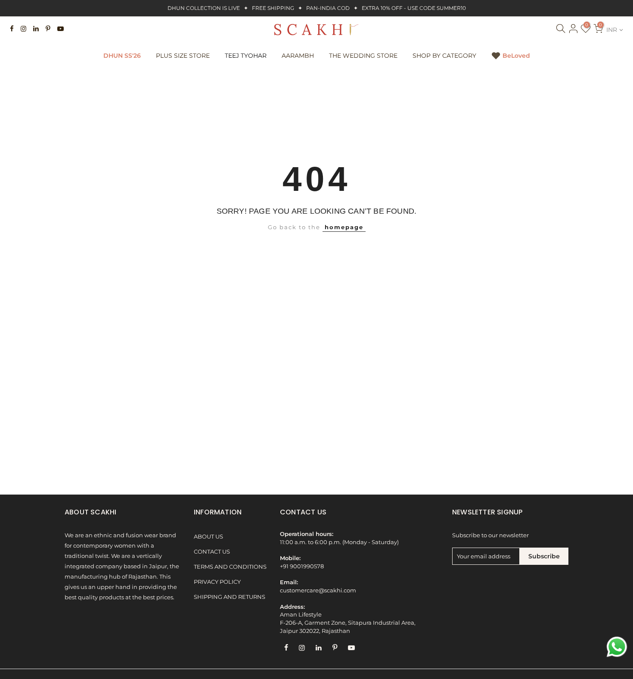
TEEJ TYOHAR (246, 55)
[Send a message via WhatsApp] (617, 647)
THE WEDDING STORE (363, 55)
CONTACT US (212, 551)
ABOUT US (208, 536)
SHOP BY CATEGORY (444, 55)
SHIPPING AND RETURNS (229, 597)
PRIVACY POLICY (217, 582)
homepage (344, 227)
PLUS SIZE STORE (183, 55)
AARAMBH (298, 55)
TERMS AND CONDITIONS (230, 567)
